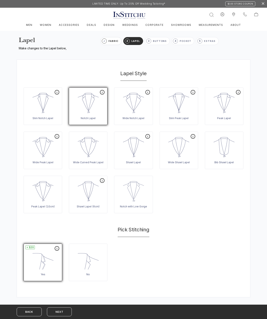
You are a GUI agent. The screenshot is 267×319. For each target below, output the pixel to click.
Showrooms (181, 24)
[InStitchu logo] (233, 14)
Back (29, 311)
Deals (91, 24)
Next (59, 311)
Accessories (69, 24)
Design (109, 24)
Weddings (130, 24)
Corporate (154, 24)
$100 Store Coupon (240, 3)
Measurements (211, 24)
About (235, 24)
